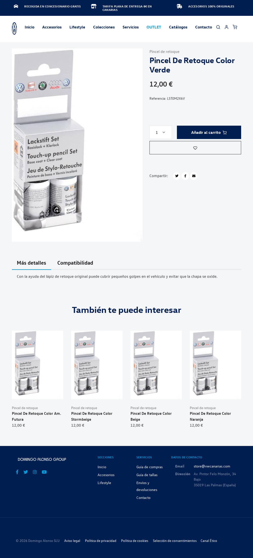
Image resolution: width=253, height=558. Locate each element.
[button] (195, 147)
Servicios (131, 26)
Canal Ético (209, 540)
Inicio (29, 26)
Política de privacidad (100, 540)
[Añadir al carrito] (38, 391)
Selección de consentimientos (175, 540)
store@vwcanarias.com (212, 466)
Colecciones (104, 26)
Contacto (203, 26)
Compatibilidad (75, 262)
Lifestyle (77, 26)
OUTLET (154, 26)
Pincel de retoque (164, 51)
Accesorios (106, 474)
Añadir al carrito (206, 132)
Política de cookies (134, 540)
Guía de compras (149, 467)
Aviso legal (72, 540)
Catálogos (178, 26)
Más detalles (31, 262)
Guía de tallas (146, 474)
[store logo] (14, 28)
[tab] (31, 265)
